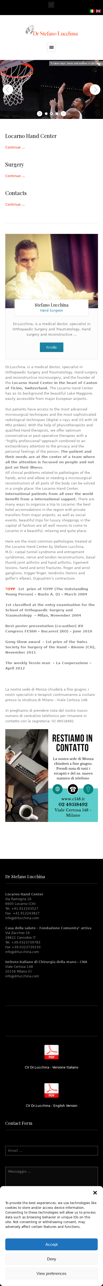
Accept (51, 1244)
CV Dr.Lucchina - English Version (51, 1106)
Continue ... (15, 147)
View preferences (51, 1273)
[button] (95, 1192)
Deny (51, 1259)
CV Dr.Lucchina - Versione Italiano (51, 1067)
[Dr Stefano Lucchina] (51, 30)
